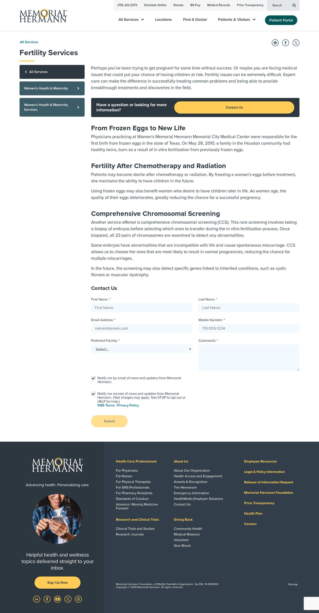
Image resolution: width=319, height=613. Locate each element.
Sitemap (293, 584)
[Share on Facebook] (285, 42)
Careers (250, 524)
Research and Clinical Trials (137, 519)
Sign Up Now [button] (57, 582)
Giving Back (183, 519)
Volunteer (181, 540)
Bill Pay (195, 5)
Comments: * (208, 341)
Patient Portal (281, 20)
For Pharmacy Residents (134, 493)
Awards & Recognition (190, 482)
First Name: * (100, 299)
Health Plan (253, 513)
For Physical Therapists (133, 482)
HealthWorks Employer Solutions (198, 499)
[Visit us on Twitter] (68, 599)
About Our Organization (192, 471)
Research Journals (130, 534)
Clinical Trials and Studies (135, 529)
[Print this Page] (275, 42)
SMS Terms (106, 405)
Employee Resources (260, 461)
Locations (163, 19)
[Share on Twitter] (296, 42)
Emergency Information (191, 493)
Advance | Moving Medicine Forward (137, 506)
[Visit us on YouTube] (58, 599)
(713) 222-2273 (127, 5)
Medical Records (218, 5)
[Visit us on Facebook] (47, 599)
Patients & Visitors (234, 19)
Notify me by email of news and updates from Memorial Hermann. (139, 380)
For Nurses (124, 476)
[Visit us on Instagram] (78, 599)
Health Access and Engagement (198, 476)
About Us (181, 461)
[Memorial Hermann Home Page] (41, 15)
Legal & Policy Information (264, 472)
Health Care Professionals (136, 461)
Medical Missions (187, 534)
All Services (128, 19)
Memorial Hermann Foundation (268, 493)
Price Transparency (250, 5)
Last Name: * (208, 299)
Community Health (188, 529)
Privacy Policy (128, 405)
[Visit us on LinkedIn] (37, 599)
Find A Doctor (195, 19)
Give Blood (182, 546)
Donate (178, 5)
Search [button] (277, 5)
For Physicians (127, 471)
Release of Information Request (268, 482)
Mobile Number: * (212, 320)
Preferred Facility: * (105, 341)
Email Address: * (103, 320)
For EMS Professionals (132, 487)
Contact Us (234, 107)
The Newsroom (185, 487)
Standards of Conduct (132, 499)
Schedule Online (155, 5)
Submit (109, 421)
